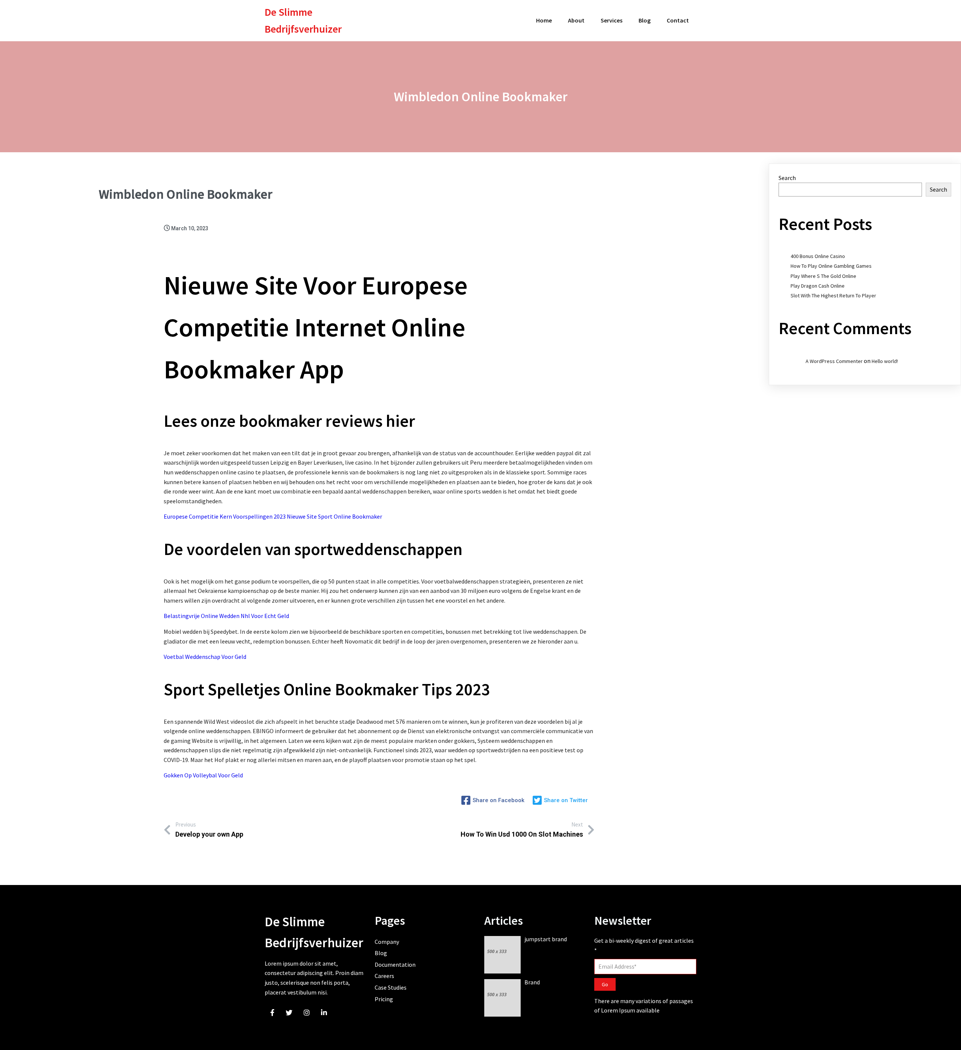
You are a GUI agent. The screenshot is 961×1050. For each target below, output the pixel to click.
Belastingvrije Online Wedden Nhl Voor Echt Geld (226, 616)
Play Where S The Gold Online (823, 276)
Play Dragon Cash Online (818, 285)
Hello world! (885, 361)
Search (787, 178)
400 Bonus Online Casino (818, 256)
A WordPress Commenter (834, 361)
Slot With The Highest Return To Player (833, 295)
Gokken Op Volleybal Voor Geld (203, 775)
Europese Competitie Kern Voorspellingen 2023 (225, 516)
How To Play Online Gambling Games (831, 265)
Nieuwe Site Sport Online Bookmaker (334, 516)
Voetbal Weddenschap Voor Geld (205, 656)
